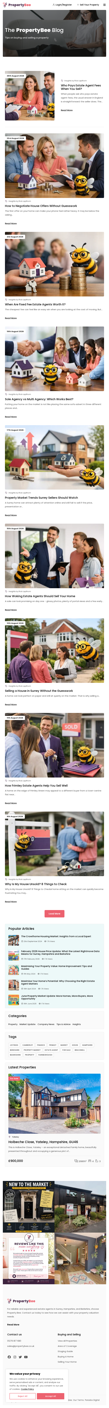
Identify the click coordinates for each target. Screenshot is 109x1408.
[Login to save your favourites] (97, 1081)
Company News (46, 1024)
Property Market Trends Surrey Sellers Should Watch (41, 497)
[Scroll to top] (103, 1402)
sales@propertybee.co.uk (20, 1346)
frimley (52, 1045)
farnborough (45, 1055)
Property (20, 5)
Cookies (68, 1400)
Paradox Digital (92, 1400)
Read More (67, 110)
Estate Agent (51, 1050)
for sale (66, 1050)
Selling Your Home (67, 1361)
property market (32, 1050)
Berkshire (14, 1050)
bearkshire (15, 1055)
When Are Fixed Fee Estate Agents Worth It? (35, 304)
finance (41, 1045)
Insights (67, 80)
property (29, 1055)
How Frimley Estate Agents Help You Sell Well (36, 785)
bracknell (80, 1050)
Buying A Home (66, 1356)
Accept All (50, 1396)
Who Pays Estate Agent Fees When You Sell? (81, 87)
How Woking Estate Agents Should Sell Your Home (40, 596)
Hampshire (87, 1045)
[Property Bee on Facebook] (9, 1357)
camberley (27, 1045)
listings (14, 1045)
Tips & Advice (63, 1024)
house (75, 1045)
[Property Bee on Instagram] (15, 1357)
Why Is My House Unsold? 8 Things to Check (36, 884)
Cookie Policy (27, 1389)
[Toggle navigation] (104, 5)
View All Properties (67, 1340)
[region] (37, 1385)
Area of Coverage (67, 1346)
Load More (54, 913)
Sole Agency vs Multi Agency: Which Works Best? (39, 399)
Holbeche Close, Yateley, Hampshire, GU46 (43, 1142)
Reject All (22, 1396)
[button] (28, 1207)
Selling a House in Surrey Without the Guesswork (39, 691)
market (64, 1045)
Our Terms (78, 1400)
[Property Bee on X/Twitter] (20, 1357)
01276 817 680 (14, 1340)
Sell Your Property (89, 4)
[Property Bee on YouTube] (26, 1357)
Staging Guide (65, 1351)
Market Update (27, 1024)
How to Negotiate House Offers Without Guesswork (41, 206)
